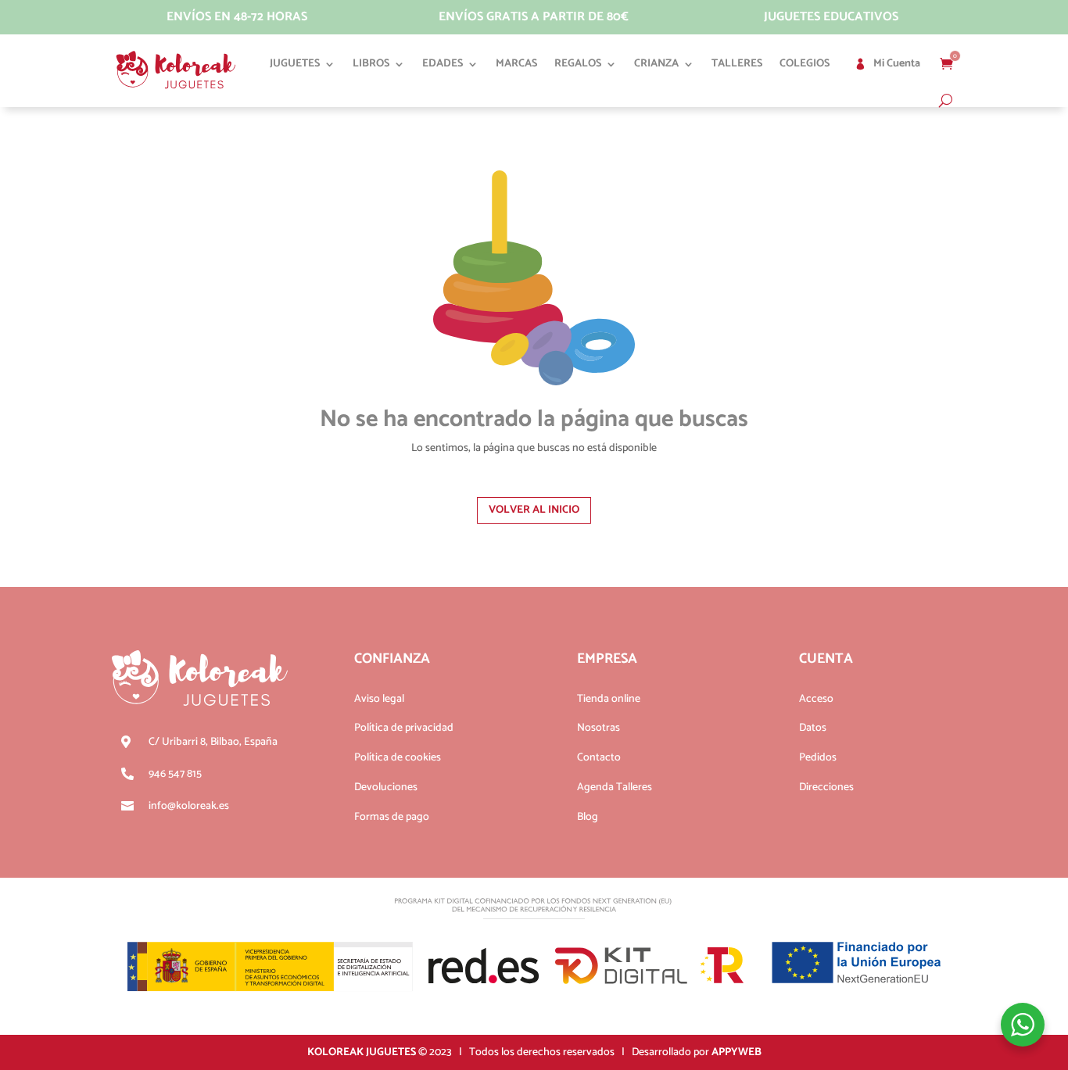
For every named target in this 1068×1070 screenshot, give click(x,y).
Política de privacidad (403, 728)
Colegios (804, 64)
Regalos (577, 64)
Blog (587, 817)
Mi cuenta (896, 64)
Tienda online (608, 699)
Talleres (736, 64)
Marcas (516, 64)
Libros (371, 64)
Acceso (816, 699)
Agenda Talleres (614, 787)
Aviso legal (379, 699)
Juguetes (295, 64)
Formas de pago (391, 817)
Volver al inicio (534, 510)
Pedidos (818, 758)
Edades (442, 64)
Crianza (656, 64)
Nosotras (598, 728)
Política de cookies (397, 758)
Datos (812, 728)
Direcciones (826, 787)
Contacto (599, 758)
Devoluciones (386, 787)
